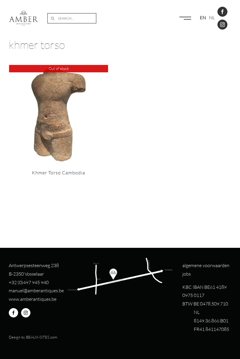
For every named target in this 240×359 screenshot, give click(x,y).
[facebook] (222, 12)
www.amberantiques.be (32, 299)
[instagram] (222, 25)
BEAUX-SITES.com (41, 337)
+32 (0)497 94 (23, 282)
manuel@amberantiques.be (36, 290)
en (203, 17)
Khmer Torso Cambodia (58, 173)
